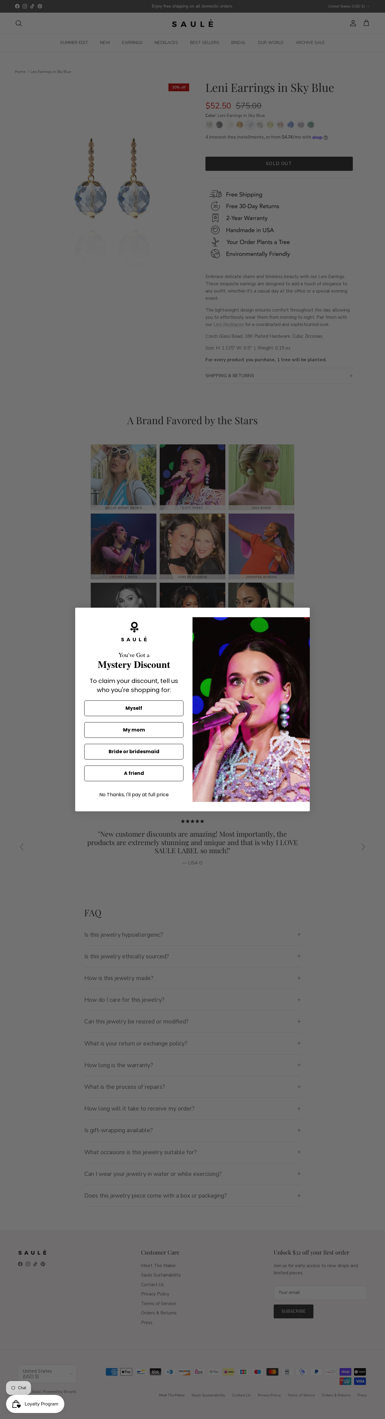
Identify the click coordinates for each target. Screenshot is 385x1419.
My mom (134, 729)
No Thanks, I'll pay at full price (134, 794)
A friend (134, 773)
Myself (133, 708)
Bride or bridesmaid (134, 751)
